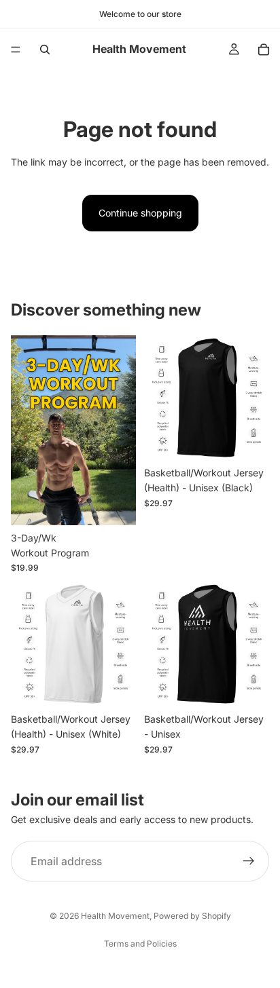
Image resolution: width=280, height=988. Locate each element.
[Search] (45, 49)
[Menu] (15, 49)
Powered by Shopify (192, 916)
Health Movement (115, 916)
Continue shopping (140, 212)
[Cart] (264, 49)
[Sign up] (248, 861)
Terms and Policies (140, 943)
